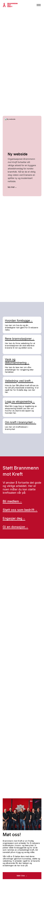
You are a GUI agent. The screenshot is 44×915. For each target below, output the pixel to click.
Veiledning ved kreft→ (19, 380)
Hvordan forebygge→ (19, 320)
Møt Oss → (22, 875)
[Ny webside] (22, 134)
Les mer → (12, 187)
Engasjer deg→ (14, 518)
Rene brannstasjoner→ (19, 338)
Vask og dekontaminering (16, 361)
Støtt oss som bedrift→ (20, 510)
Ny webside (17, 154)
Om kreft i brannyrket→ (20, 422)
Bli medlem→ (12, 501)
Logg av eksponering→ (20, 401)
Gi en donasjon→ (15, 527)
